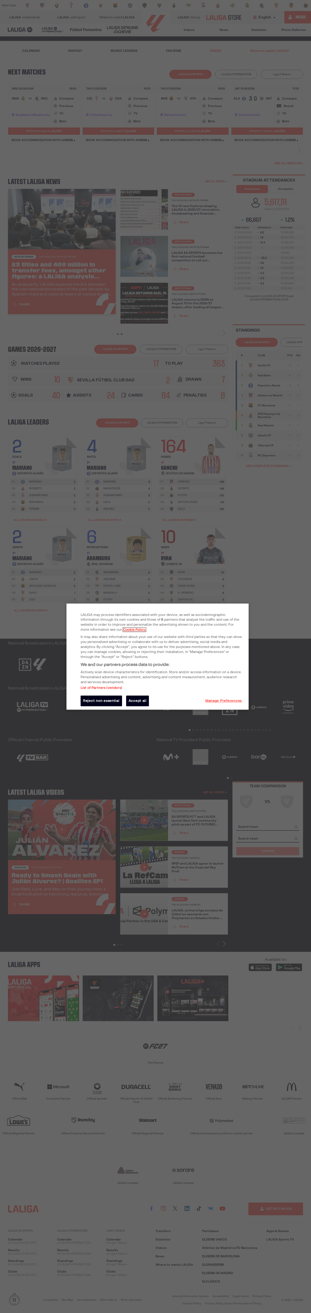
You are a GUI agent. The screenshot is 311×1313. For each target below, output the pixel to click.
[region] (157, 656)
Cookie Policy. (134, 630)
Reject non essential (101, 701)
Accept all (138, 701)
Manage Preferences (223, 701)
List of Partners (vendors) (101, 688)
